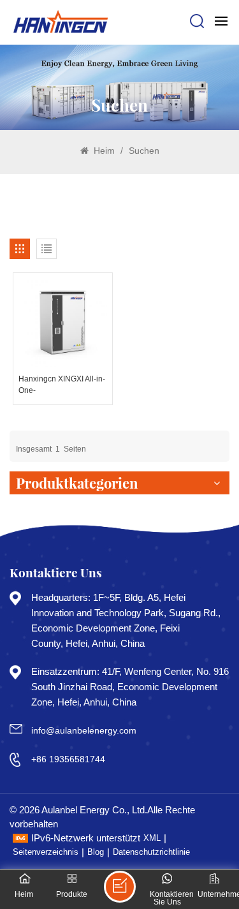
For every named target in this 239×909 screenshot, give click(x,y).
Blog (95, 852)
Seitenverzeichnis (45, 852)
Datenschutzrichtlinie (151, 852)
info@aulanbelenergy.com (83, 730)
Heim (103, 150)
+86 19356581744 (68, 759)
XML (152, 838)
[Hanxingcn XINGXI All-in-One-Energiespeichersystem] (62, 322)
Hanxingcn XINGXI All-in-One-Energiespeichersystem (61, 385)
